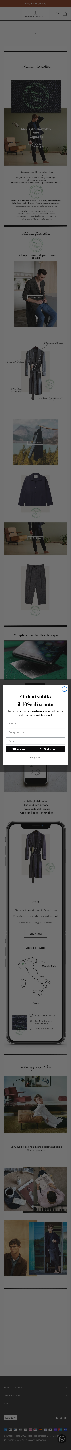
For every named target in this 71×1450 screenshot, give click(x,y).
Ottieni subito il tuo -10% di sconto (36, 749)
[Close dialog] (64, 688)
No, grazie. (35, 757)
